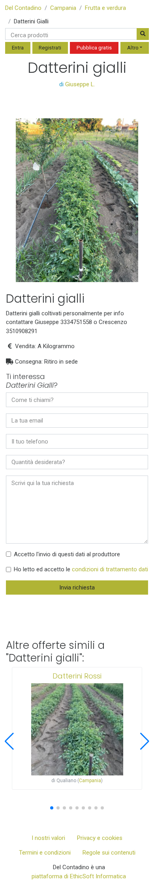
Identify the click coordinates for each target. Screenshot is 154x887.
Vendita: (25, 346)
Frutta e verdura (105, 7)
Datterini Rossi (77, 676)
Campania (63, 7)
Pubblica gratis (94, 48)
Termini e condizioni (45, 852)
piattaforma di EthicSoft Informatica (79, 876)
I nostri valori (48, 838)
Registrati (50, 48)
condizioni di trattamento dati (110, 569)
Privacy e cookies (99, 838)
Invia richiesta (77, 587)
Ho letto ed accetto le (81, 569)
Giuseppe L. (80, 84)
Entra (18, 48)
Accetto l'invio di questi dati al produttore (67, 554)
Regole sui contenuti (109, 852)
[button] (9, 741)
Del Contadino (23, 7)
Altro (133, 48)
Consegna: (29, 361)
